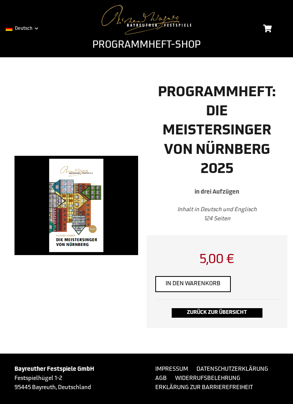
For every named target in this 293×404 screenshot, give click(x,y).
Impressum (171, 369)
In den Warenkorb (193, 284)
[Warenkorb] (267, 28)
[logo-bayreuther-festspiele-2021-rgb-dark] (146, 20)
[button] (21, 28)
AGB (161, 378)
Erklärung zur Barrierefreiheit (204, 388)
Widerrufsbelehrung (207, 378)
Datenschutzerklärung (232, 369)
